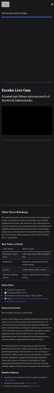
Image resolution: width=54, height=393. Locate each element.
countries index (31, 383)
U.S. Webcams (35, 386)
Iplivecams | (14, 13)
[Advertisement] (27, 50)
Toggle (5, 5)
